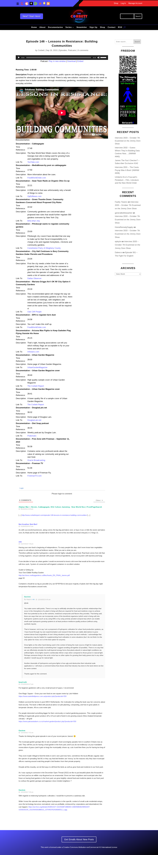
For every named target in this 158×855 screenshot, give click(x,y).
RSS (120, 27)
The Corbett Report (35, 386)
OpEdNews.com (34, 196)
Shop (116, 3)
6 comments (83, 50)
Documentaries (55, 27)
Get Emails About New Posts (79, 839)
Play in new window (57, 61)
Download (71, 61)
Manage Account (135, 3)
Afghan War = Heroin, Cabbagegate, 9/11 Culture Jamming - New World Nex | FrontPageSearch (60, 507)
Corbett (41, 50)
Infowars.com (33, 352)
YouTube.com (33, 162)
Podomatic (32, 436)
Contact (111, 27)
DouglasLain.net (34, 420)
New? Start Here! (31, 16)
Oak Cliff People (34, 312)
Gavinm (27, 597)
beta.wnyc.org (33, 221)
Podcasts (72, 50)
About (42, 27)
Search (137, 42)
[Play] (19, 57)
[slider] (103, 57)
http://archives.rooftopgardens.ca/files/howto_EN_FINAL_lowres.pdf (44, 575)
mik (33, 599)
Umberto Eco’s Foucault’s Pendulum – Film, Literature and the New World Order (127, 180)
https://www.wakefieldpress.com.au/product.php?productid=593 (42, 696)
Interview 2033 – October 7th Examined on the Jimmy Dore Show (127, 141)
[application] (62, 57)
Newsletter (82, 27)
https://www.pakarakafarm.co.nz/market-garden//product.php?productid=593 (47, 721)
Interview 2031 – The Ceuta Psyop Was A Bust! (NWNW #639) (127, 170)
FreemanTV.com (34, 476)
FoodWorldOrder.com (36, 178)
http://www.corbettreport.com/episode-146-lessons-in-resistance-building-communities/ (54, 515)
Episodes (63, 50)
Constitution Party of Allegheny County (44, 248)
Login (21, 488)
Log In (123, 3)
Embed (80, 61)
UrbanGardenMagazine (37, 367)
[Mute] (98, 57)
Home (34, 27)
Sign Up (93, 27)
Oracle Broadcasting (36, 460)
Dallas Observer (34, 278)
